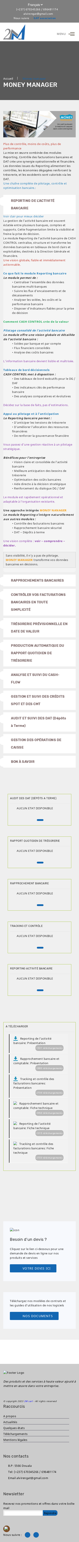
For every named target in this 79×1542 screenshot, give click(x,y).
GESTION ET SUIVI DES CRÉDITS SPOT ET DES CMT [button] (38, 700)
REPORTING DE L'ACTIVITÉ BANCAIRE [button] (33, 204)
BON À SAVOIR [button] (22, 762)
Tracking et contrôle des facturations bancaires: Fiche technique (38, 1150)
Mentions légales (15, 1440)
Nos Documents (38, 1316)
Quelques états (14, 1428)
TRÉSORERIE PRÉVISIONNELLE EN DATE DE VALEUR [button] (39, 627)
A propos (9, 1416)
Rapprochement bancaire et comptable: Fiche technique (38, 1107)
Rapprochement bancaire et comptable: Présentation (38, 1063)
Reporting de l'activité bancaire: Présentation (38, 1043)
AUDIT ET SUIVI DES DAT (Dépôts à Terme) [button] (38, 722)
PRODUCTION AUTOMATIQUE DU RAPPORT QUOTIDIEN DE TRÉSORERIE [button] (37, 653)
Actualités (10, 1422)
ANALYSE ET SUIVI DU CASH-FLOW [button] (35, 678)
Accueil (8, 79)
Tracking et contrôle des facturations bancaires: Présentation (38, 1085)
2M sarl (28, 1401)
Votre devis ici (37, 1268)
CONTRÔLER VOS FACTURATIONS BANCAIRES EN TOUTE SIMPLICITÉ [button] (38, 602)
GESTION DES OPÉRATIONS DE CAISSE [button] (36, 743)
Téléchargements (15, 1434)
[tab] (39, 383)
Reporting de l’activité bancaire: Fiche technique (38, 1128)
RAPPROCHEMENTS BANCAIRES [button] (37, 580)
